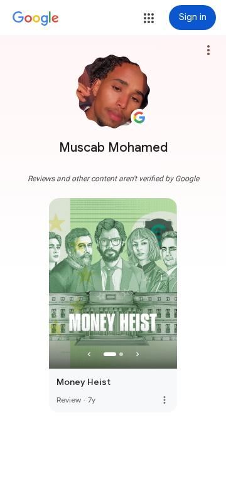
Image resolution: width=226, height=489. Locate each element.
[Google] (36, 18)
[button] (148, 18)
